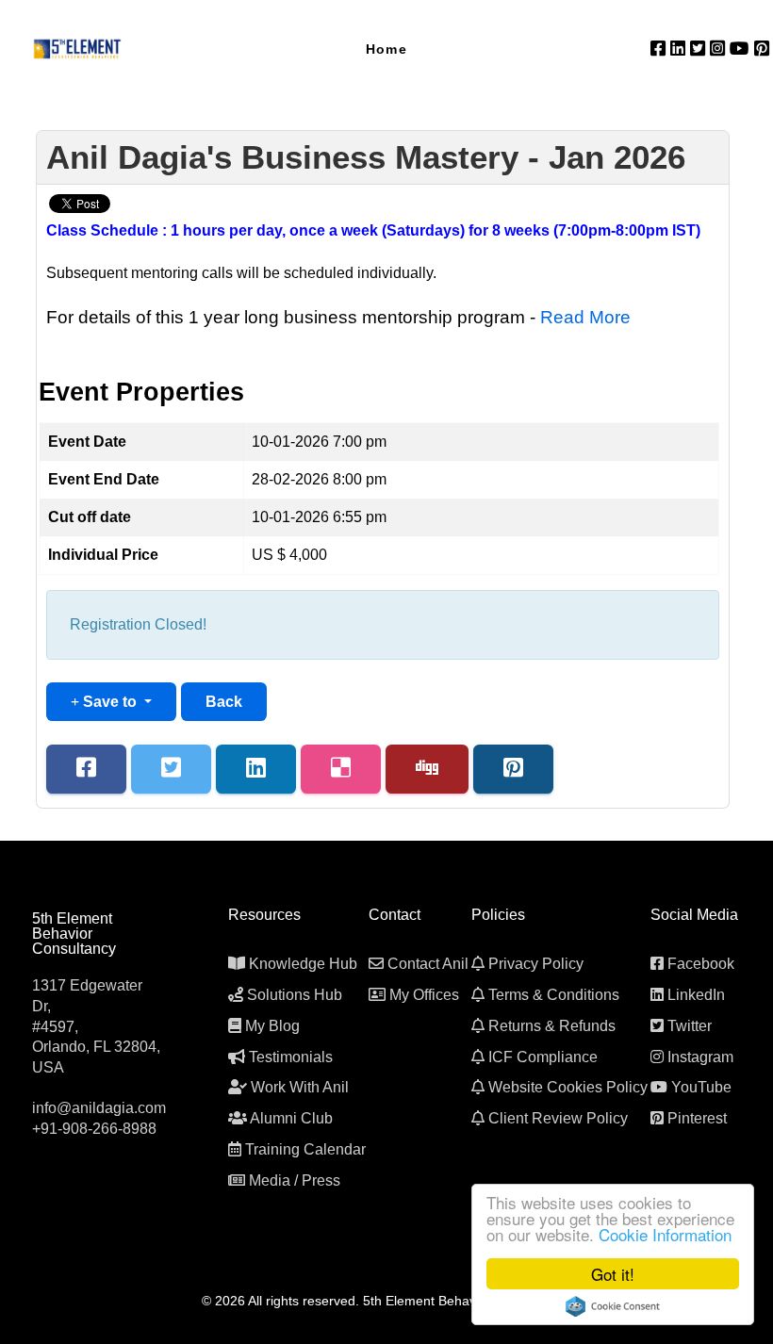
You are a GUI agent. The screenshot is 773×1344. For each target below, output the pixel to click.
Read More (585, 317)
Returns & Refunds (552, 1026)
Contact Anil (428, 964)
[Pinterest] (761, 48)
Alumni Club (291, 1118)
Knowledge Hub (303, 964)
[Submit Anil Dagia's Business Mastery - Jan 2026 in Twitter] (171, 769)
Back (224, 702)
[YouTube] (742, 48)
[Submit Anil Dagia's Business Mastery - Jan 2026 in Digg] (427, 769)
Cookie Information (665, 1234)
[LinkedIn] (680, 48)
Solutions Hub (294, 995)
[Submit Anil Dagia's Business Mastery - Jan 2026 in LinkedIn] (256, 769)
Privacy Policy (536, 964)
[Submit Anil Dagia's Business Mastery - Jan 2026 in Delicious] (341, 769)
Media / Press (294, 1180)
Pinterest (697, 1118)
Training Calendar (305, 1149)
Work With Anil (300, 1087)
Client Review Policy (558, 1118)
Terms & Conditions (553, 995)
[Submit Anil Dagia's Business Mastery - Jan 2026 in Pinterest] (513, 769)
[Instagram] (720, 48)
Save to (109, 702)
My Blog (272, 1026)
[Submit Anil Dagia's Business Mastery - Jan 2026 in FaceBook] (86, 769)
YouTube (701, 1087)
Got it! (612, 1274)
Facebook (700, 964)
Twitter (689, 1026)
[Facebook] (660, 48)
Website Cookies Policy (568, 1087)
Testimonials (291, 1057)
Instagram (700, 1057)
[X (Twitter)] (700, 48)
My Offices (424, 995)
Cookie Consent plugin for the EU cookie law (613, 1306)
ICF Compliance (543, 1057)
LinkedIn (696, 995)
